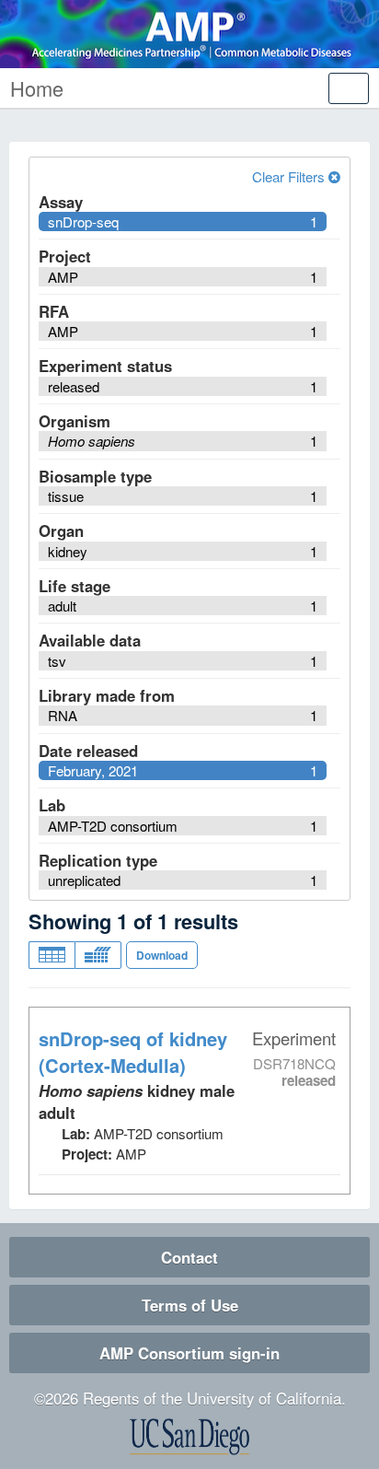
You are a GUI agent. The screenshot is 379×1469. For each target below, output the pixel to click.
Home (36, 88)
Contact (189, 1257)
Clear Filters (290, 176)
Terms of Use (190, 1305)
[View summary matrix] (98, 955)
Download (162, 955)
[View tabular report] (52, 955)
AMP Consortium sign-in (189, 1353)
